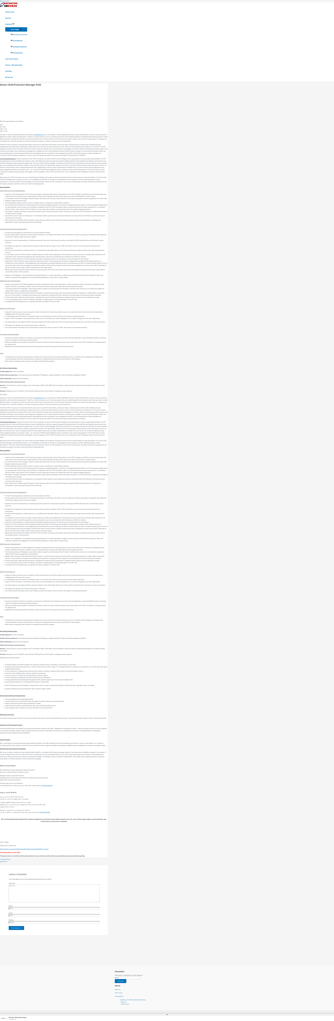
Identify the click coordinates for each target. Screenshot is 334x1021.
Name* (11, 906)
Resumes (8, 18)
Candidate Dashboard (20, 47)
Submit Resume (18, 53)
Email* (11, 913)
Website (11, 920)
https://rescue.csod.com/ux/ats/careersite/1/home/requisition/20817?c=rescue (24, 849)
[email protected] (47, 785)
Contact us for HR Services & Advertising (132, 1000)
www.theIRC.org (39, 135)
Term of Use (118, 993)
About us (123, 1002)
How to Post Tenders (11, 59)
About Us (117, 989)
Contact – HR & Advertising (13, 65)
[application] (13, 24)
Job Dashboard (17, 41)
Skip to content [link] (4, 1)
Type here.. (12, 883)
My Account (9, 77)
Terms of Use (125, 1004)
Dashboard (8, 24)
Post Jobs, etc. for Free (20, 34)
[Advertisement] (20, 103)
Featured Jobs (9, 12)
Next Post (4, 861)
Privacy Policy (119, 996)
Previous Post (5, 859)
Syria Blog (8, 71)
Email (116, 978)
